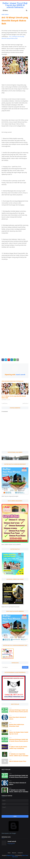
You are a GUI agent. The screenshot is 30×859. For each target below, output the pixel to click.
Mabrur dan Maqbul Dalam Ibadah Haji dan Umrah (18, 733)
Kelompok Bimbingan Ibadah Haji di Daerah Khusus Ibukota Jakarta (18, 710)
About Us (14, 852)
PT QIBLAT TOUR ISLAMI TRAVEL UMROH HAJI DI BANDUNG (18, 747)
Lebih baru (4, 403)
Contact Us (20, 852)
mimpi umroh (5, 14)
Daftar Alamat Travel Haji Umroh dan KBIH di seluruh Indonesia (15, 5)
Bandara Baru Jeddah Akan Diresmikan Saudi (16, 725)
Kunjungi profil (11, 843)
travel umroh (20, 375)
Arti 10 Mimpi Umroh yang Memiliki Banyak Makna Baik (14, 397)
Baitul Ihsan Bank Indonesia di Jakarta (17, 718)
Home (9, 852)
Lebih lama (25, 403)
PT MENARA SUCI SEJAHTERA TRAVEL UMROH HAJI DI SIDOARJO (18, 754)
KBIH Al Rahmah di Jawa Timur (17, 761)
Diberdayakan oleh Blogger (9, 833)
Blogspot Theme (10, 855)
